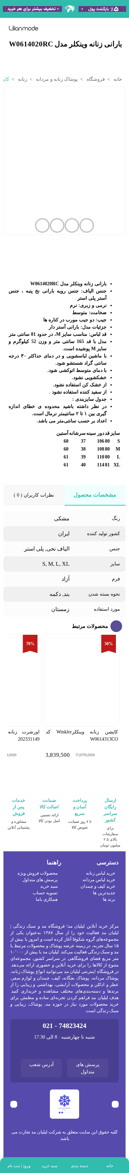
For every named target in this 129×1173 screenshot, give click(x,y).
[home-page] (23, 28)
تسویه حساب (45, 892)
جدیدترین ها (104, 892)
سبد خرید (49, 886)
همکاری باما (47, 899)
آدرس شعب (41, 1064)
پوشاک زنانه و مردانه (56, 79)
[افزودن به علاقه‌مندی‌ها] (10, 96)
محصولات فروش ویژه (38, 873)
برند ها (109, 899)
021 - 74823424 (64, 1025)
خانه (117, 79)
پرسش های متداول (40, 879)
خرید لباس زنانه (100, 873)
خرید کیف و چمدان (97, 886)
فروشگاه (95, 79)
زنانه (22, 79)
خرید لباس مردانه (99, 879)
